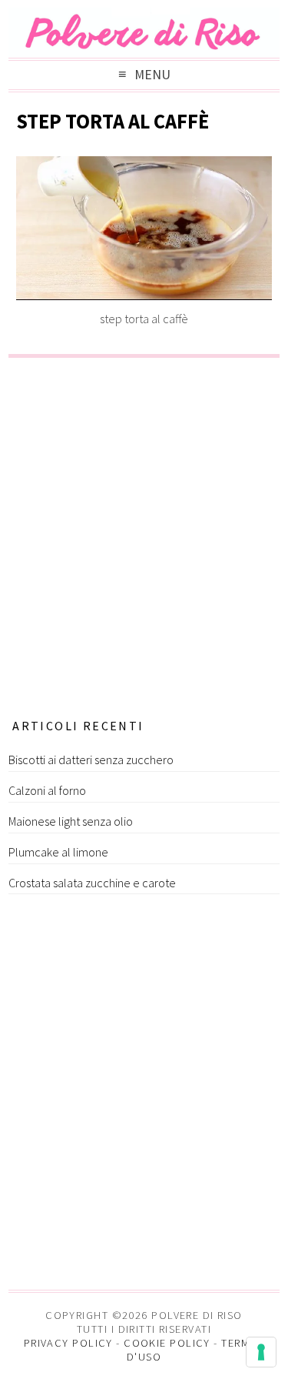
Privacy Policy (68, 1343)
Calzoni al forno (47, 790)
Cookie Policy (167, 1343)
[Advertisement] (144, 533)
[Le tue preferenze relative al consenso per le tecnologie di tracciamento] (261, 1352)
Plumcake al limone (58, 852)
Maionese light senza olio (70, 821)
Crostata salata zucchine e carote (92, 882)
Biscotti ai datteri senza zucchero (91, 759)
